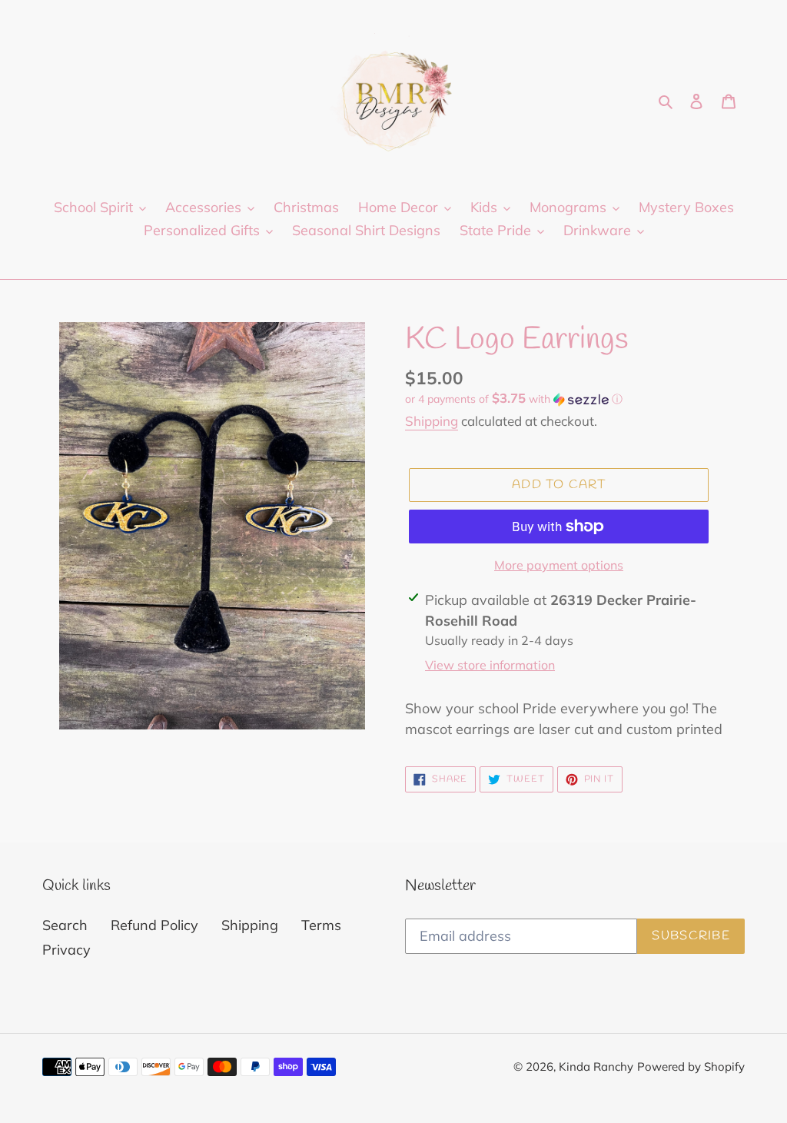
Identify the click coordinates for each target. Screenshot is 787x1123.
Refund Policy (154, 925)
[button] (514, 399)
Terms (321, 925)
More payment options (558, 565)
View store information (490, 665)
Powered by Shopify (691, 1066)
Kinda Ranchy (596, 1066)
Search (65, 925)
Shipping (431, 421)
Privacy (66, 950)
